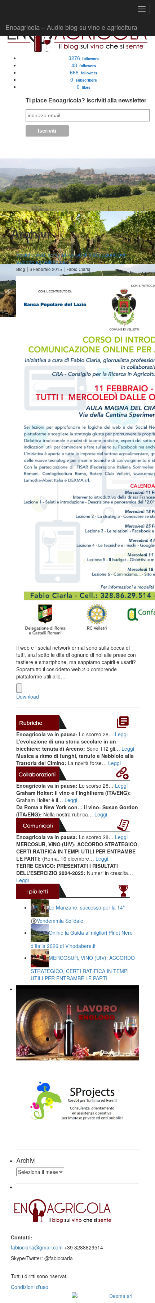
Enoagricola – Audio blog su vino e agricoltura (71, 27)
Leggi (121, 734)
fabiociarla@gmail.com (37, 1247)
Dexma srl (120, 1295)
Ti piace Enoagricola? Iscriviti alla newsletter (86, 100)
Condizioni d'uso (29, 1286)
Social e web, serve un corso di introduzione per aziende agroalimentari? (71, 258)
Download (27, 696)
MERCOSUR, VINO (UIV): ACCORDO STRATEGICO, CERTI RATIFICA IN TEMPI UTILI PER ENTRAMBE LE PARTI (83, 968)
